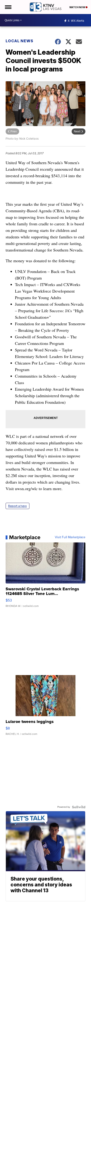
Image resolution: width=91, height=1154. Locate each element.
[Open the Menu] (8, 7)
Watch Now (77, 7)
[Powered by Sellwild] (78, 807)
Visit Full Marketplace (70, 537)
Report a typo (17, 506)
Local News (19, 41)
